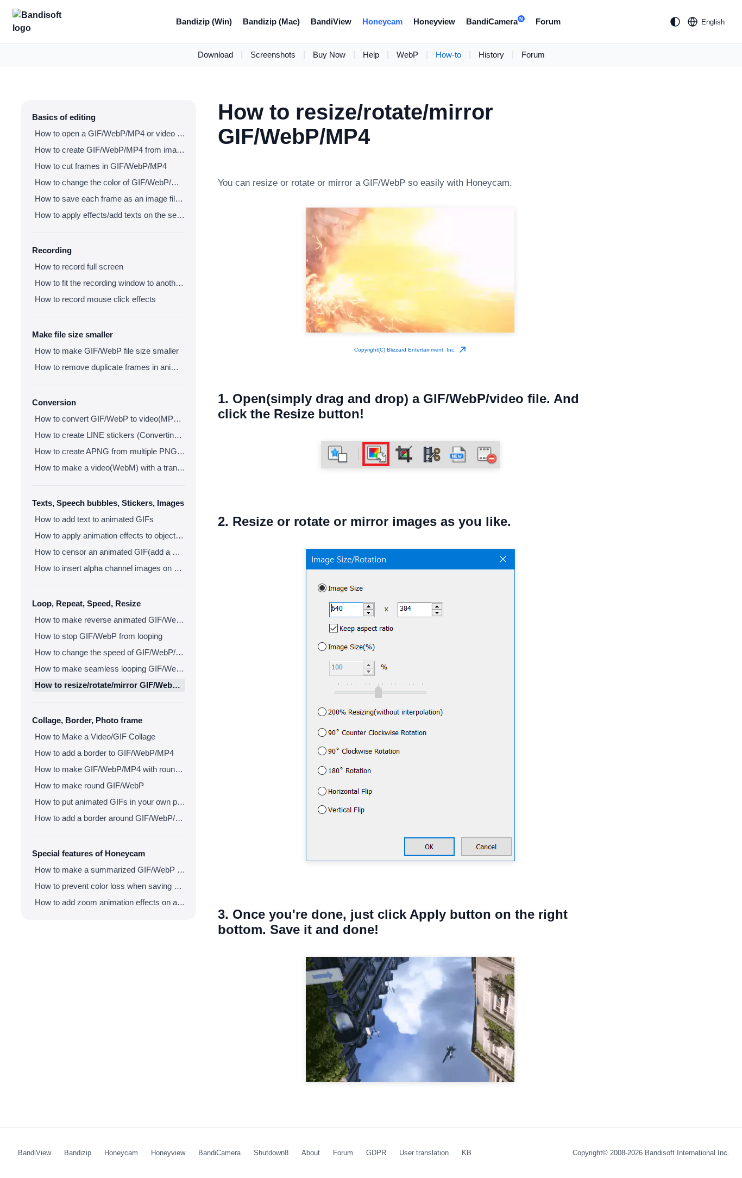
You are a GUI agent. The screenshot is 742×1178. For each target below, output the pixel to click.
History (491, 54)
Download (215, 54)
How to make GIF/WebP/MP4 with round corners (110, 769)
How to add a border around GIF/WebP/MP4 (110, 818)
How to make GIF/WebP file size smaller (107, 350)
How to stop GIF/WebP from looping (98, 636)
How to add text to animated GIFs (94, 519)
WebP (407, 54)
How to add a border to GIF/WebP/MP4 (104, 752)
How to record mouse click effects (95, 299)
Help (371, 54)
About (310, 1153)
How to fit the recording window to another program (110, 282)
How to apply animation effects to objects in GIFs (110, 535)
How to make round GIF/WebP (89, 785)
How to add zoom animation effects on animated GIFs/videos (110, 902)
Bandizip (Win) (204, 21)
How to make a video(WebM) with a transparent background (110, 467)
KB (466, 1153)
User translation (424, 1153)
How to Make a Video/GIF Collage (95, 736)
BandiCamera (494, 21)
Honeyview (434, 21)
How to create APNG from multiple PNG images (110, 451)
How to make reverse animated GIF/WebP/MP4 (110, 619)
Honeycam (382, 21)
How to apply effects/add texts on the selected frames (110, 215)
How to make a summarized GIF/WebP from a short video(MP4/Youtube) (110, 869)
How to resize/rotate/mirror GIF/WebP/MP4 (110, 685)
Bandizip (77, 1153)
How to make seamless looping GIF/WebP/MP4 (110, 668)
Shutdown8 (271, 1153)
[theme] (675, 21)
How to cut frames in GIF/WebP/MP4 (101, 166)
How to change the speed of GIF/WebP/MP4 (110, 652)
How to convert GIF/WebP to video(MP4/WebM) (110, 418)
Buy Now (329, 54)
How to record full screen (79, 266)
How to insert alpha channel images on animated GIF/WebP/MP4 (110, 568)
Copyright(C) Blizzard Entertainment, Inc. (406, 350)
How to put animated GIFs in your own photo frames (110, 801)
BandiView (331, 21)
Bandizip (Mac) (271, 21)
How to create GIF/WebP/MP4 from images (110, 149)
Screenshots (272, 54)
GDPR (376, 1153)
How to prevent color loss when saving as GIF (110, 886)
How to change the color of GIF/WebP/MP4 (110, 182)
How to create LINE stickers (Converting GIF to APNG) (110, 435)
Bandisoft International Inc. (687, 1153)
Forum (548, 21)
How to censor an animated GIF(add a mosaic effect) (110, 551)
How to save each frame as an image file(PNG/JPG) (110, 198)
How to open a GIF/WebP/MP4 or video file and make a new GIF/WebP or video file (110, 133)
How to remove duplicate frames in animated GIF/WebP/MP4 (110, 367)
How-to (448, 54)
